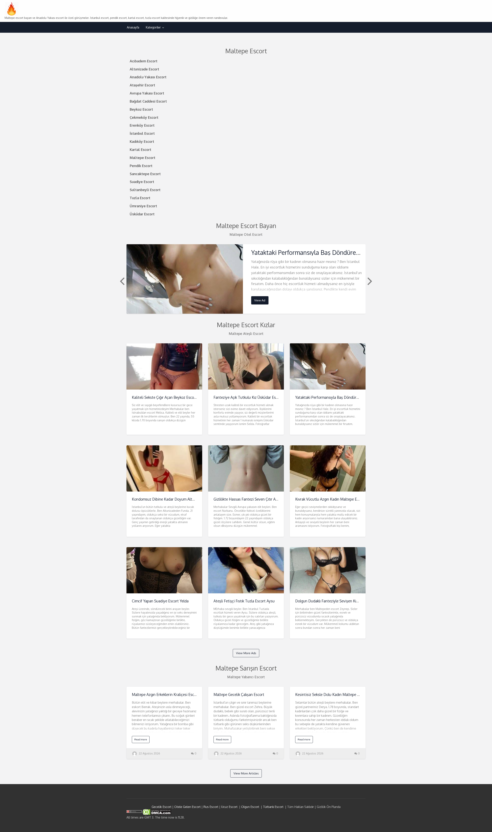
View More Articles (246, 773)
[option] (246, 279)
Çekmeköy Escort (144, 117)
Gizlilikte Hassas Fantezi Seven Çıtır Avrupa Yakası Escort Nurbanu (268, 499)
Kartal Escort (140, 149)
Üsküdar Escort (142, 214)
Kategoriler (153, 27)
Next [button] (369, 281)
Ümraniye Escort (143, 206)
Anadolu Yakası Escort (148, 77)
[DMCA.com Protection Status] (156, 812)
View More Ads (246, 653)
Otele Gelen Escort (187, 807)
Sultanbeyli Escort (145, 189)
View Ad (259, 300)
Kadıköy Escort (142, 141)
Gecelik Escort (161, 807)
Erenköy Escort (142, 125)
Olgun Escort (250, 807)
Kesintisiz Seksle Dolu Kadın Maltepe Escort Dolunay (338, 694)
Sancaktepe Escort (145, 173)
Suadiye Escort (142, 181)
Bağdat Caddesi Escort (148, 101)
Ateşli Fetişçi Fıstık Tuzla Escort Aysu (244, 601)
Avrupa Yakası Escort (147, 93)
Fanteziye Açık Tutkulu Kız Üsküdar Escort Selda (253, 397)
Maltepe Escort (142, 157)
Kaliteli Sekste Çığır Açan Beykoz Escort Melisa (170, 397)
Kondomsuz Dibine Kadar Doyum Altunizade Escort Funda (180, 499)
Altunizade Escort (144, 69)
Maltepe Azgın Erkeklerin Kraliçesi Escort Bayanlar (173, 694)
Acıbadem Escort (143, 61)
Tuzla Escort (140, 198)
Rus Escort (211, 807)
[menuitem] (133, 27)
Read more (140, 739)
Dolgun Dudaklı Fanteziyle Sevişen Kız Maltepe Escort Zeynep (346, 601)
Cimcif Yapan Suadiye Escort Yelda (160, 601)
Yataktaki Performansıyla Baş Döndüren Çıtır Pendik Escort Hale (338, 252)
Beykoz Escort (141, 109)
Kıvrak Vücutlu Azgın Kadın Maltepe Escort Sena (334, 499)
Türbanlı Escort (273, 807)
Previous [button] (122, 281)
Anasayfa (133, 27)
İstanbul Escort (142, 133)
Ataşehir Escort (142, 85)
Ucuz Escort (229, 807)
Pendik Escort (141, 165)
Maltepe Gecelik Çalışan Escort (239, 694)
